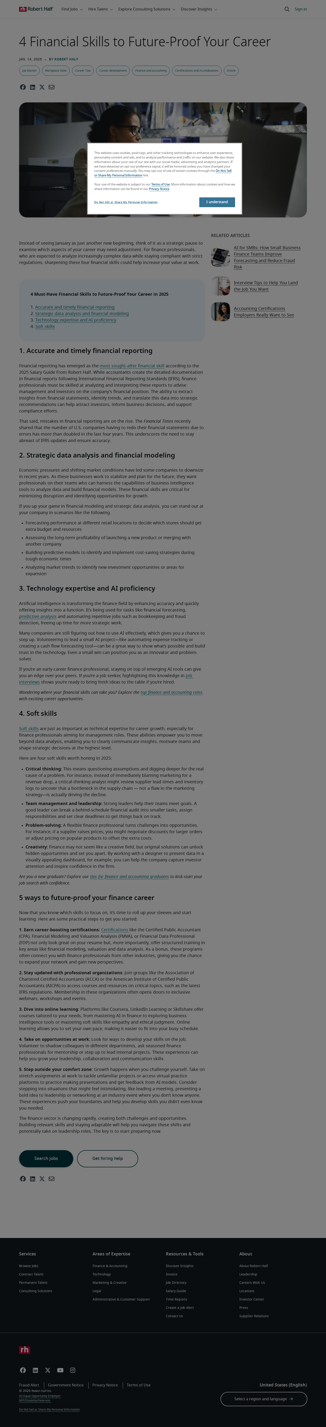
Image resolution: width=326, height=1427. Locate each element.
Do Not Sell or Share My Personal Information (126, 202)
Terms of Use (160, 184)
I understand (217, 202)
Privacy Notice (159, 189)
